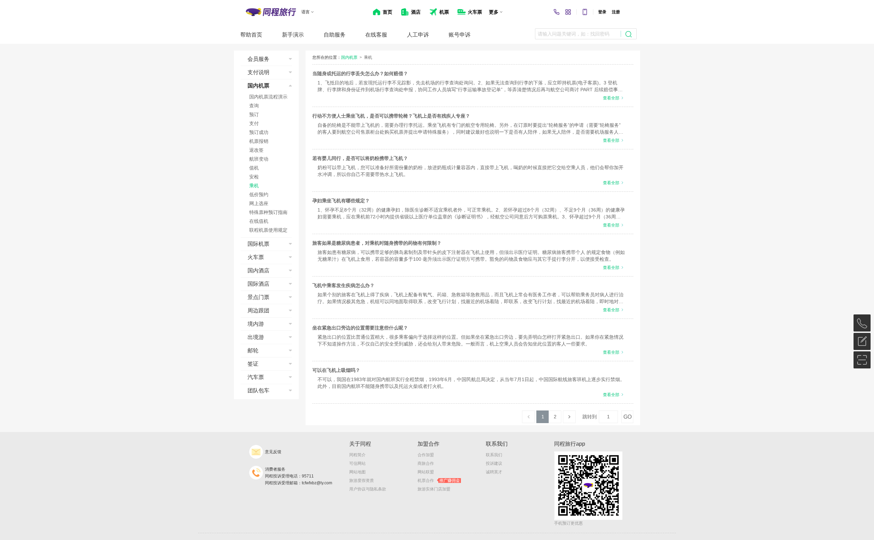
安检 (254, 176)
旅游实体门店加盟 (434, 489)
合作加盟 (426, 455)
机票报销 (258, 141)
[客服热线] (556, 12)
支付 (254, 123)
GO (627, 417)
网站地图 (357, 472)
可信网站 (357, 463)
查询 (254, 105)
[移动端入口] (584, 12)
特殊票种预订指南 (268, 212)
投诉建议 (494, 463)
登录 (602, 12)
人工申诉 (418, 35)
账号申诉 (459, 35)
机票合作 (439, 480)
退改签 (256, 150)
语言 (305, 12)
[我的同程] (568, 12)
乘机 (254, 185)
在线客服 (376, 35)
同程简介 (357, 455)
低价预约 (258, 194)
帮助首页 (251, 35)
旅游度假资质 (361, 480)
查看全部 (611, 98)
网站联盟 (426, 472)
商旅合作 (426, 463)
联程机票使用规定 (268, 230)
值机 (254, 168)
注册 (616, 12)
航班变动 (258, 159)
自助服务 (335, 35)
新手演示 (293, 35)
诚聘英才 (494, 472)
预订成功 (258, 132)
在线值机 (258, 221)
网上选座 (258, 203)
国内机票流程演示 (268, 96)
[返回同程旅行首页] (271, 12)
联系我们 (494, 455)
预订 (254, 114)
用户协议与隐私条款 (367, 489)
